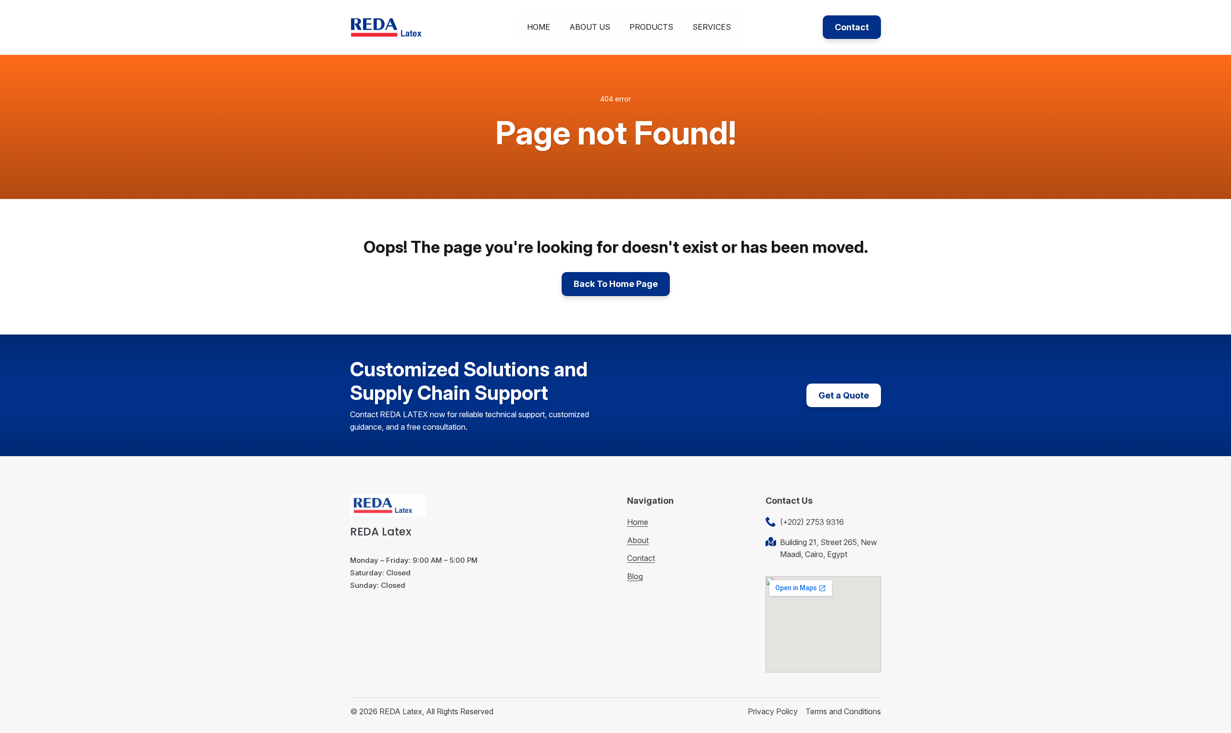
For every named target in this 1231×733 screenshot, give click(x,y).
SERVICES (711, 27)
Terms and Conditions (843, 711)
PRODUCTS (651, 27)
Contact (641, 558)
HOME (538, 27)
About (638, 540)
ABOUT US (589, 27)
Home (637, 522)
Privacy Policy (773, 711)
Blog (635, 576)
